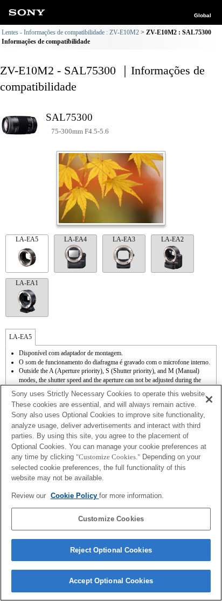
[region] (111, 492)
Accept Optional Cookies (111, 581)
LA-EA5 (27, 239)
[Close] (209, 399)
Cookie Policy (75, 496)
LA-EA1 (27, 283)
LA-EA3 (124, 239)
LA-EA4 (75, 239)
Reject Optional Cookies (111, 550)
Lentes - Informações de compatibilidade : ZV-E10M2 (70, 32)
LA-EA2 (172, 239)
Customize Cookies (111, 519)
